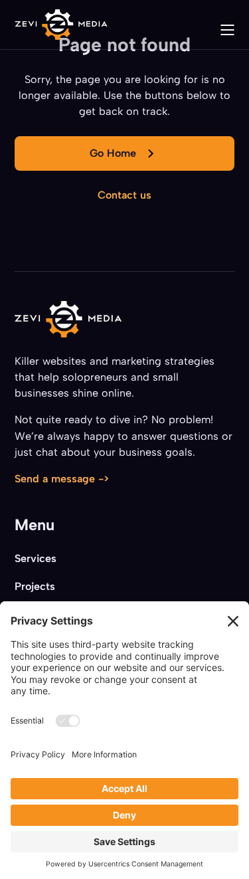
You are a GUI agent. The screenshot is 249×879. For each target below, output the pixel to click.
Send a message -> (62, 478)
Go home (113, 153)
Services (35, 558)
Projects (35, 586)
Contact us (124, 195)
